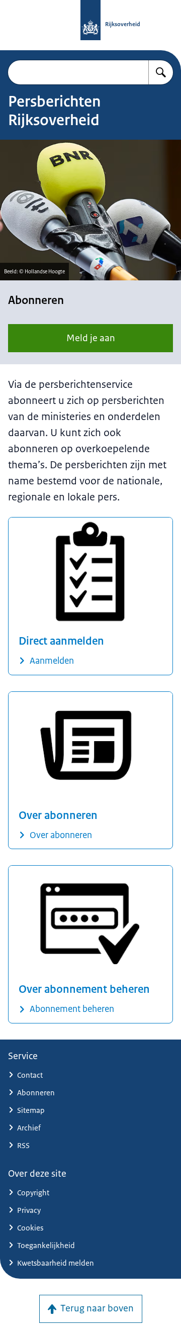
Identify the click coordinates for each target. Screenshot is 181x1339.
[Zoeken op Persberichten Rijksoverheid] (161, 72)
